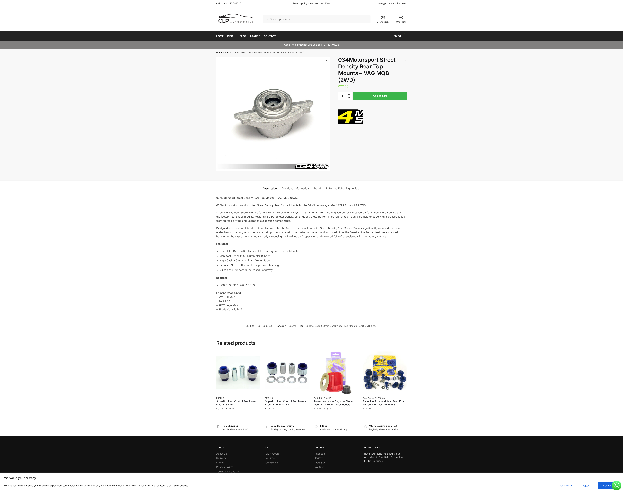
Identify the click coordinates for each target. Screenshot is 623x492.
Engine (327, 398)
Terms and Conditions (229, 471)
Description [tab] (269, 188)
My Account (382, 21)
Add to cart (380, 95)
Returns (270, 458)
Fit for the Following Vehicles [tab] (343, 188)
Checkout (401, 21)
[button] (325, 61)
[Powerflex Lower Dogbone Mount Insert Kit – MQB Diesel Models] (336, 373)
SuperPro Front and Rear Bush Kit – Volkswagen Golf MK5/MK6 (383, 403)
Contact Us (271, 462)
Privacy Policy (224, 467)
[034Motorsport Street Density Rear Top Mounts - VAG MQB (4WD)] (405, 60)
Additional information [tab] (295, 188)
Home (219, 52)
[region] (311, 482)
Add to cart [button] (287, 415)
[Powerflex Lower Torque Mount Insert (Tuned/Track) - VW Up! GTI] (401, 60)
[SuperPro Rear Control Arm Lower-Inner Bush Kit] (238, 373)
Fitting (220, 462)
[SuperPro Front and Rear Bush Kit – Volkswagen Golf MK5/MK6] (385, 373)
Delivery (221, 458)
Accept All (608, 485)
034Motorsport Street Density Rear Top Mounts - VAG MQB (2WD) (341, 325)
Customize (566, 485)
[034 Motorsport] (350, 118)
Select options (238, 415)
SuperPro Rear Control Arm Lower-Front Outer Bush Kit (285, 403)
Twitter (319, 458)
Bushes (229, 52)
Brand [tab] (317, 188)
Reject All (587, 485)
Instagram (320, 462)
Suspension (378, 398)
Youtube (319, 467)
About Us (221, 453)
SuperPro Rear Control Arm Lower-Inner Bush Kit (237, 403)
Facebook (320, 453)
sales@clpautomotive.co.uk (392, 3)
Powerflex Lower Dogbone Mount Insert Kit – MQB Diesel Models (333, 403)
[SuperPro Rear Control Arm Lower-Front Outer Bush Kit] (287, 373)
